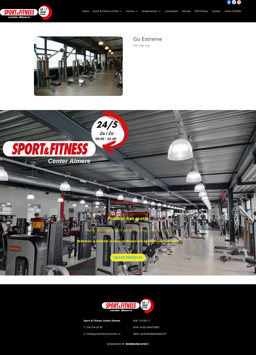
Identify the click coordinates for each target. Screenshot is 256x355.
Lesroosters (171, 11)
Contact (216, 11)
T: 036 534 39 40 (93, 327)
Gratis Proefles (232, 11)
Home (85, 11)
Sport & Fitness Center (106, 11)
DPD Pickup (201, 11)
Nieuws (186, 11)
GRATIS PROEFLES (128, 257)
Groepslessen (150, 11)
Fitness (130, 11)
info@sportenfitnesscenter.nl (103, 333)
